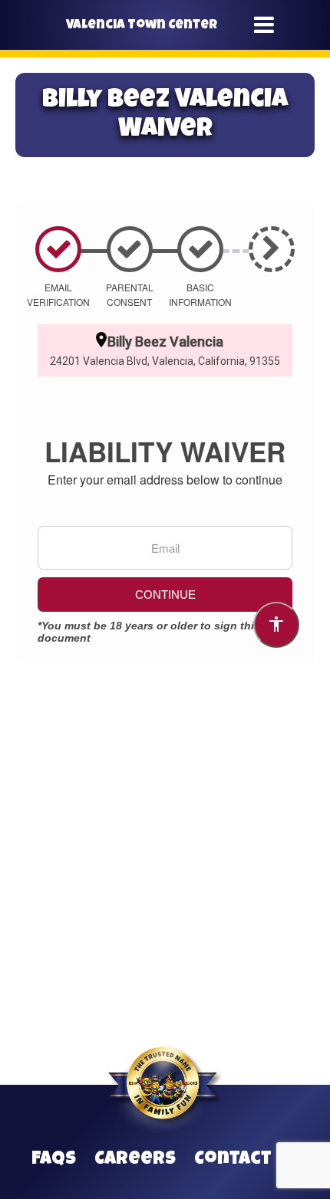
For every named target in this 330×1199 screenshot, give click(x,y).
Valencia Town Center (141, 25)
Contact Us (246, 1160)
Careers (135, 1160)
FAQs (53, 1160)
